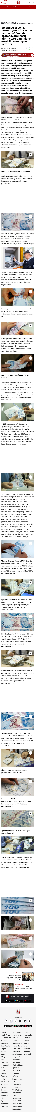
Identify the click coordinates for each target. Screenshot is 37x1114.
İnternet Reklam (17, 1079)
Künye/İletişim (17, 1087)
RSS (13, 1082)
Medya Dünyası (17, 1065)
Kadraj (14, 1040)
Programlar (16, 1032)
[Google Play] (19, 1000)
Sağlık (3, 1073)
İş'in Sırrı (15, 1068)
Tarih (3, 1070)
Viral (3, 1060)
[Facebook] (6, 1021)
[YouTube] (20, 1021)
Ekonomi (4, 1043)
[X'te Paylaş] (26, 48)
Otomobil (5, 1065)
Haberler (3, 22)
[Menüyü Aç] (33, 2)
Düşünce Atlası (17, 1035)
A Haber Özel (6, 1038)
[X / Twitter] (11, 1021)
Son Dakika (5, 1046)
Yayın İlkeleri (17, 1106)
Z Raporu (15, 1073)
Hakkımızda (17, 1104)
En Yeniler (6, 7)
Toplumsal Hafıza (17, 1043)
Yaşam (23, 7)
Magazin (4, 1057)
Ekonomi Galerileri (12, 22)
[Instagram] (15, 1021)
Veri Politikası (17, 1090)
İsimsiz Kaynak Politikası (17, 1109)
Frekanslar (16, 1093)
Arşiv (14, 1095)
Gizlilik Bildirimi (17, 1101)
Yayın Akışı (16, 1098)
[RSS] (29, 1021)
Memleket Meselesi (17, 1051)
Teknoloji (4, 1062)
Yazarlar (4, 1076)
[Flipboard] (25, 1021)
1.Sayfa (15, 1076)
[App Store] (9, 1000)
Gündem (15, 7)
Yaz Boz (15, 1038)
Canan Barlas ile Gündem (17, 1046)
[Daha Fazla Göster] (33, 48)
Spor (3, 1054)
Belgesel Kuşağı (17, 1057)
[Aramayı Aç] (29, 2)
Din (2, 1068)
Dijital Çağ (16, 1070)
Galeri (3, 1079)
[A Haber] (18, 2)
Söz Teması (16, 1062)
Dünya (30, 7)
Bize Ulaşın (16, 1084)
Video (3, 1032)
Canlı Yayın (5, 1035)
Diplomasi (16, 1060)
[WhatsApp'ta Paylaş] (29, 48)
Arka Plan (16, 1049)
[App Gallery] (27, 1000)
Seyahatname (17, 1054)
